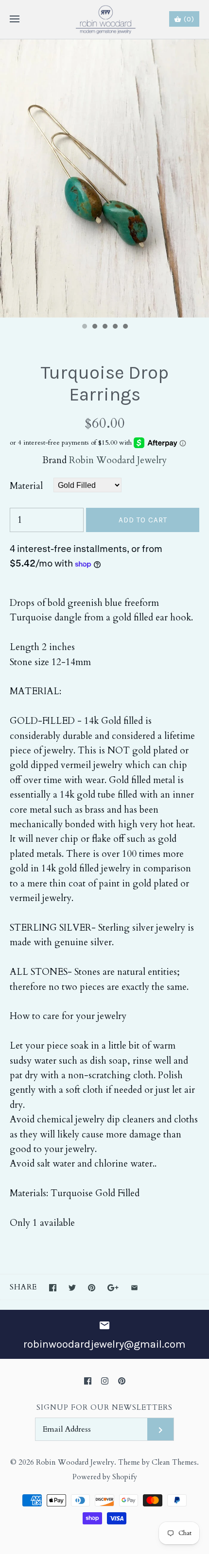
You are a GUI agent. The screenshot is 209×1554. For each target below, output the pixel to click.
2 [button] (94, 327)
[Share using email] (134, 1287)
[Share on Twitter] (72, 1287)
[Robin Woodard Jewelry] (105, 19)
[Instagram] (104, 1381)
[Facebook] (87, 1381)
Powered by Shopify (104, 1477)
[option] (104, 178)
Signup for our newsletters (104, 1408)
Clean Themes (174, 1462)
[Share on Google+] (113, 1287)
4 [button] (115, 327)
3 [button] (104, 327)
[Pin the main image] (91, 1287)
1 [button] (84, 327)
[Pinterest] (121, 1381)
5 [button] (125, 327)
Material (26, 486)
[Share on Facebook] (52, 1287)
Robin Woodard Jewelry (118, 460)
